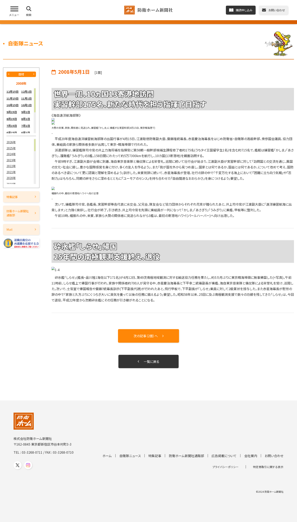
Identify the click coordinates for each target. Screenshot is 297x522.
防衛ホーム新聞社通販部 (17, 213)
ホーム (107, 455)
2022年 (11, 166)
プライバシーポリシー (225, 467)
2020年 (11, 178)
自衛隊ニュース (130, 455)
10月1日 (26, 105)
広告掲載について (224, 455)
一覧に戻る (151, 361)
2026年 (11, 142)
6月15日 (11, 132)
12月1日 (26, 91)
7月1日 (25, 126)
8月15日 (11, 119)
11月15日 (12, 98)
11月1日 (26, 98)
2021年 (11, 172)
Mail (9, 229)
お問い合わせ (274, 455)
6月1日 (25, 132)
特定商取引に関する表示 (268, 467)
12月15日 (12, 91)
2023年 (11, 160)
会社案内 (250, 455)
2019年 (11, 184)
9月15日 (11, 112)
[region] (21, 110)
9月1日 (25, 112)
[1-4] (173, 270)
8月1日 (25, 119)
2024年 (11, 154)
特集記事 (12, 197)
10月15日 (12, 105)
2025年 (11, 148)
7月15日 (11, 126)
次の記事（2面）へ (146, 335)
